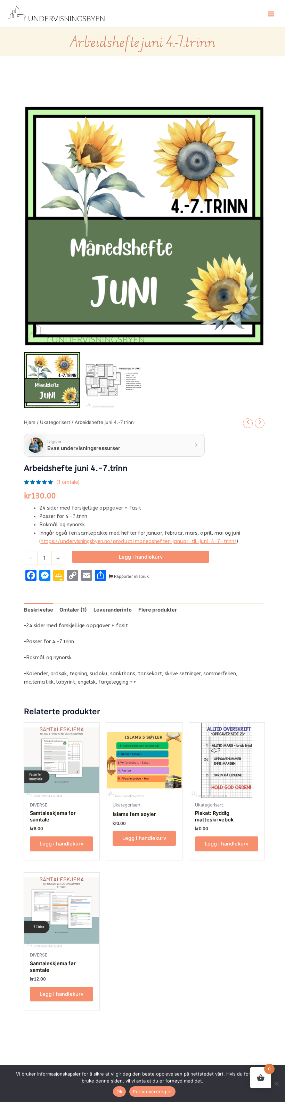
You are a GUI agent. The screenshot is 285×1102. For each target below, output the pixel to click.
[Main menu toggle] (271, 14)
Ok (119, 1091)
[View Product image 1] (52, 380)
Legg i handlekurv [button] (61, 844)
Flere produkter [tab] (157, 610)
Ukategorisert (55, 422)
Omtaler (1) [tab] (73, 610)
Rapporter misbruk (131, 576)
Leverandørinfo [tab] (112, 610)
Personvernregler (152, 1091)
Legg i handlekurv (141, 557)
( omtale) (68, 482)
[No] (276, 1083)
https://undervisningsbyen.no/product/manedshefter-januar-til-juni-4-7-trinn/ (139, 541)
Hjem (29, 422)
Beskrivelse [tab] (38, 610)
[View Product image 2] (114, 380)
